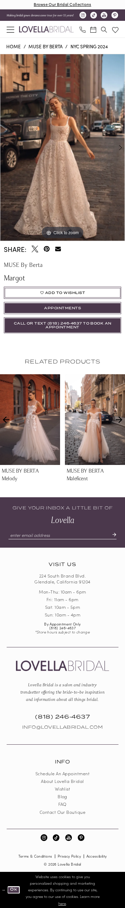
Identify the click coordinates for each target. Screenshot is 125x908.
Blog (62, 796)
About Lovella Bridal (62, 781)
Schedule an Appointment (62, 773)
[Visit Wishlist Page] (115, 29)
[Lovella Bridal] (46, 29)
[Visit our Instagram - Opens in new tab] (82, 15)
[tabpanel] (62, 147)
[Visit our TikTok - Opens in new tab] (93, 15)
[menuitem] (10, 29)
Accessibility (96, 856)
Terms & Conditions (35, 856)
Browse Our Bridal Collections (62, 4)
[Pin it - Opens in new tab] (46, 249)
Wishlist (62, 789)
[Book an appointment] (93, 29)
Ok (13, 889)
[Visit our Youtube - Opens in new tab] (104, 15)
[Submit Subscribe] (112, 535)
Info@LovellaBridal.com (62, 727)
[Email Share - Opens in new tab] (58, 249)
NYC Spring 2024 (89, 46)
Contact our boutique (63, 812)
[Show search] (104, 29)
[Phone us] (82, 29)
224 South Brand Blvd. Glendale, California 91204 (62, 578)
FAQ (62, 804)
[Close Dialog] (3, 890)
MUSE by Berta (45, 46)
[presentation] (62, 419)
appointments (62, 308)
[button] (10, 29)
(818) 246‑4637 (62, 627)
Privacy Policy (69, 856)
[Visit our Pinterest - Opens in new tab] (114, 15)
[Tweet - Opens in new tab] (35, 249)
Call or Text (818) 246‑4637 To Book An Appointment (62, 325)
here (62, 903)
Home (13, 46)
